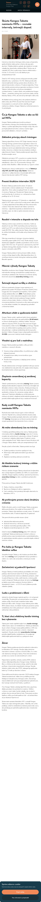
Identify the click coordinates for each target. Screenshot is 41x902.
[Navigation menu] (37, 4)
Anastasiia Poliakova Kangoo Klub (12, 5)
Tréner (8, 3)
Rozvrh (8, 10)
